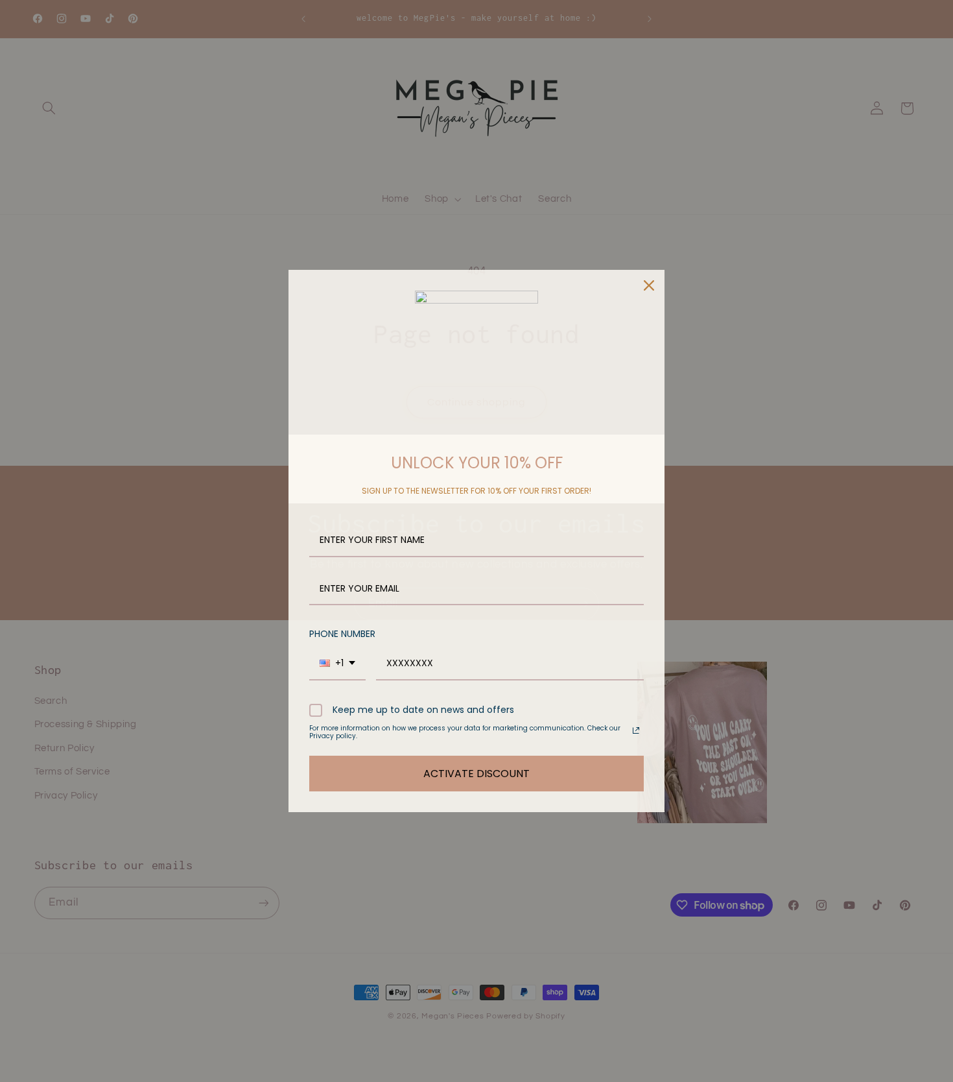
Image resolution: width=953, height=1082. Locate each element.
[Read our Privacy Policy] (636, 730)
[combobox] (337, 663)
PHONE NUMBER (342, 633)
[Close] (649, 285)
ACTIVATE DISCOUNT (476, 773)
